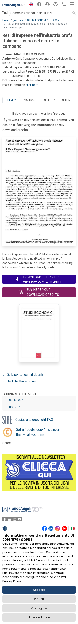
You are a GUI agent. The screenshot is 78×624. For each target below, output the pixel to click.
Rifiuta (39, 599)
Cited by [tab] (49, 100)
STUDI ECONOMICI (38, 20)
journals (18, 20)
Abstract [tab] (30, 100)
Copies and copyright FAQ (34, 420)
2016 (56, 20)
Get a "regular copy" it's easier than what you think (37, 432)
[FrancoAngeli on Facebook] (4, 520)
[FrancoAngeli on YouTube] (19, 520)
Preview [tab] (11, 100)
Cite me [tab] (67, 100)
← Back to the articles (19, 381)
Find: (5, 13)
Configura (39, 608)
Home (5, 20)
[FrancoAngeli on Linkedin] (9, 520)
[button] (30, 5)
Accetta (39, 590)
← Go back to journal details (23, 375)
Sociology (16, 400)
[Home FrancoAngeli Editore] (13, 5)
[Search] (74, 13)
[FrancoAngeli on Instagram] (14, 520)
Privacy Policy (39, 617)
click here (32, 85)
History (14, 407)
